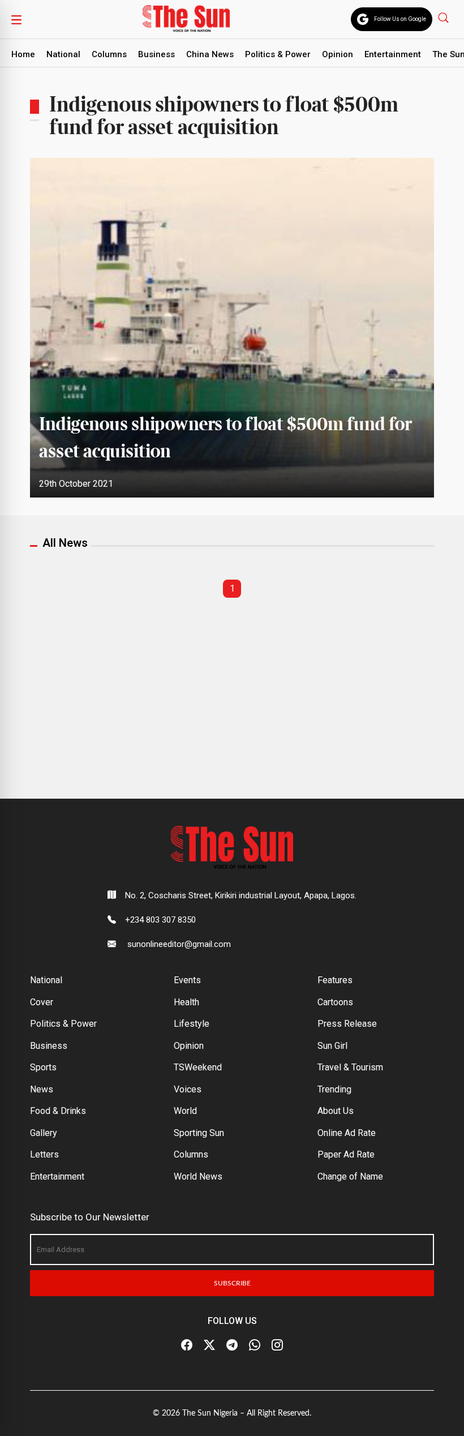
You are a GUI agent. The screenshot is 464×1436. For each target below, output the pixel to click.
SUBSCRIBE (232, 1283)
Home (23, 54)
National (63, 54)
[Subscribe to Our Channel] (232, 1345)
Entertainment (392, 54)
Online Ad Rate (346, 1133)
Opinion (337, 54)
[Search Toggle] (444, 17)
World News (198, 1176)
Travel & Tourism (350, 1067)
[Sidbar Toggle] (16, 19)
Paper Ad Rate (346, 1154)
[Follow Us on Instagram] (277, 1345)
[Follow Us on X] (209, 1345)
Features (335, 980)
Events (187, 980)
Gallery (43, 1133)
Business (156, 54)
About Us (335, 1110)
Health (186, 1002)
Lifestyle (191, 1023)
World (185, 1110)
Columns (109, 54)
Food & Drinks (58, 1110)
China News (210, 54)
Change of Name (350, 1176)
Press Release (347, 1023)
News (41, 1089)
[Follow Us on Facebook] (186, 1345)
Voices (187, 1089)
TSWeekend (198, 1067)
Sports (43, 1067)
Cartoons (335, 1002)
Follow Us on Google (400, 19)
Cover (41, 1002)
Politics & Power (278, 54)
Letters (44, 1154)
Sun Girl (332, 1045)
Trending (334, 1089)
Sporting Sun (199, 1133)
